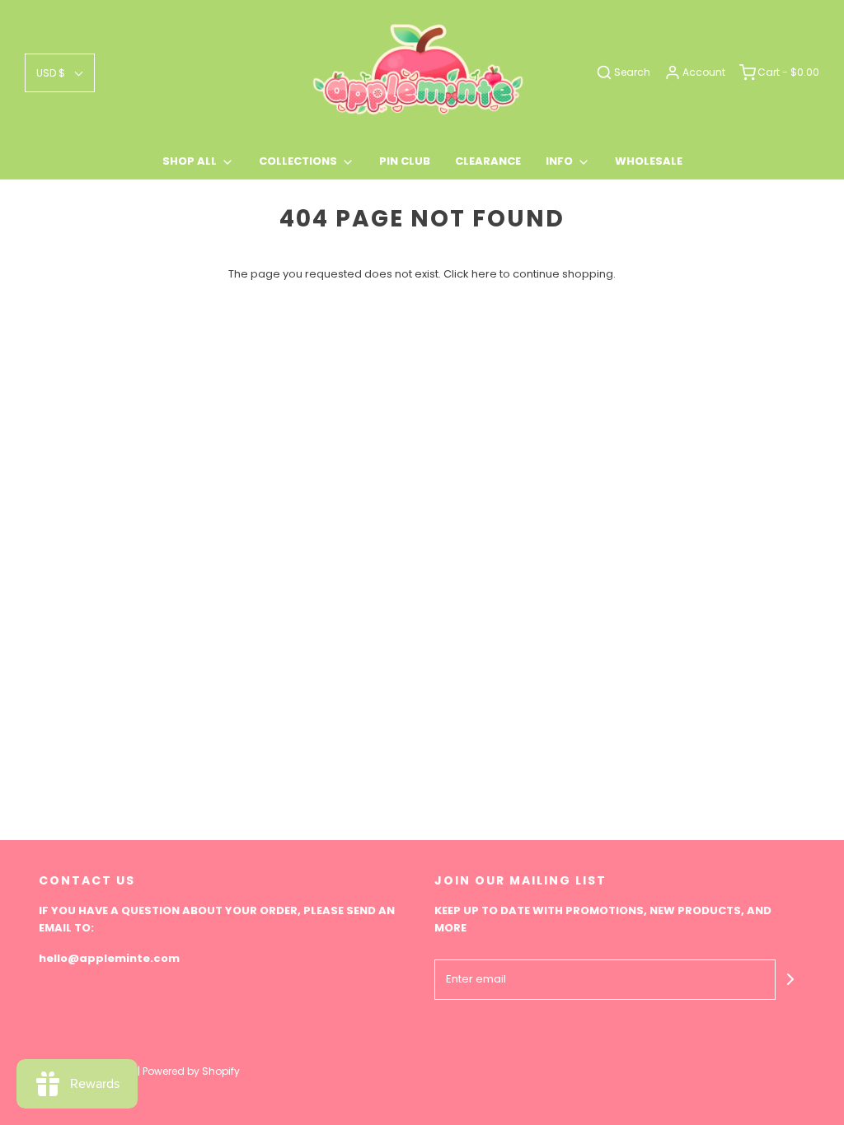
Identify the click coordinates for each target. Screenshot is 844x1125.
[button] (60, 73)
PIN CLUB (404, 161)
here (484, 274)
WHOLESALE (648, 161)
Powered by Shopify (191, 1071)
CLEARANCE (488, 161)
